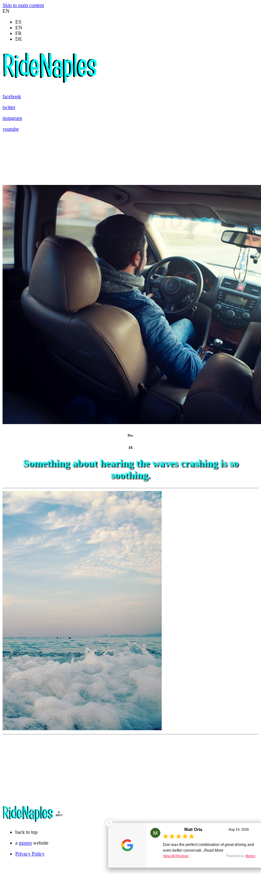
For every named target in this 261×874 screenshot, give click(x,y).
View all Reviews (176, 856)
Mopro (250, 856)
